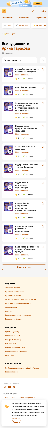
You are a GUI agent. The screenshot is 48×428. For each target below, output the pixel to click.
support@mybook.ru (27, 397)
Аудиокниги (23, 25)
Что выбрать (7, 18)
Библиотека (24, 18)
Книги (9, 25)
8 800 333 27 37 (9, 397)
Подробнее (16, 418)
